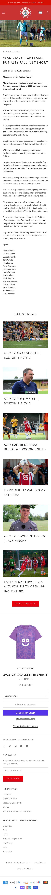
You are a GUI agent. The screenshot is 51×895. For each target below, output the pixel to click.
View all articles (25, 603)
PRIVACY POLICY (10, 798)
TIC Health (7, 851)
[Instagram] (15, 746)
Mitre (5, 847)
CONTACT (7, 794)
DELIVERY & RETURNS (12, 803)
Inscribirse (13, 778)
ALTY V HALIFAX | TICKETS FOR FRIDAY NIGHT (25, 2)
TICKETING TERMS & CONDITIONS (17, 811)
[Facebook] (4, 746)
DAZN (5, 834)
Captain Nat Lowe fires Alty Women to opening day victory (24, 586)
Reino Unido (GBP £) (17, 862)
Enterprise (7, 826)
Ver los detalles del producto (25, 726)
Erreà (5, 830)
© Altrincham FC (25, 868)
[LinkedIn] (27, 746)
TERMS (6, 807)
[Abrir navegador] (3, 13)
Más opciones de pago (25, 718)
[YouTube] (21, 746)
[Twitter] (10, 746)
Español (38, 862)
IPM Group (7, 843)
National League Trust (12, 838)
